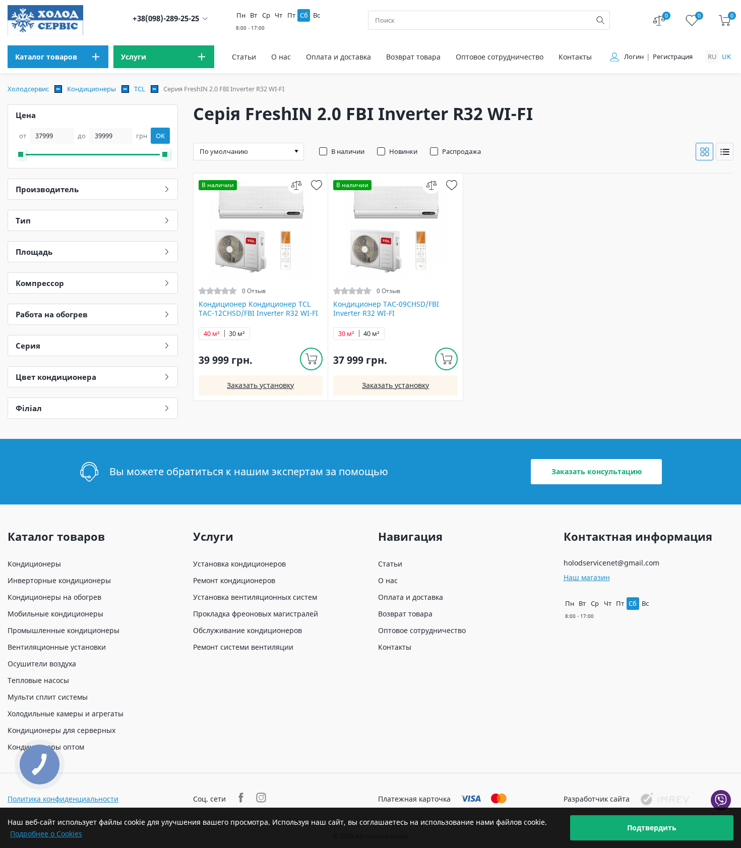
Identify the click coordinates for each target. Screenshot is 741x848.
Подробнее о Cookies (46, 833)
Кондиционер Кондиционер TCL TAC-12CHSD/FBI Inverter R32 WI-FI (258, 309)
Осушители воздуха (42, 663)
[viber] (721, 800)
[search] (600, 20)
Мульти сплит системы (48, 697)
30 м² (237, 333)
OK (160, 135)
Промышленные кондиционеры (63, 630)
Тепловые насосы (38, 680)
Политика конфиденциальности (63, 799)
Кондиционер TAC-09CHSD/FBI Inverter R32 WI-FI (386, 309)
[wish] (316, 185)
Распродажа (461, 151)
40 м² (212, 333)
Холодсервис (28, 89)
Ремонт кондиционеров (234, 580)
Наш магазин (587, 577)
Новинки (403, 151)
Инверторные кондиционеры (59, 580)
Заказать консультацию (596, 471)
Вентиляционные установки (57, 647)
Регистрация (673, 57)
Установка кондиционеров (239, 564)
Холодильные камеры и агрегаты (66, 713)
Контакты (575, 56)
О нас (281, 56)
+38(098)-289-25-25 (166, 18)
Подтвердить (651, 827)
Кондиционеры (91, 89)
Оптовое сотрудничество (499, 56)
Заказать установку (260, 385)
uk (726, 56)
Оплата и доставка (338, 56)
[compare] (296, 185)
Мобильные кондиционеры (55, 613)
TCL (139, 89)
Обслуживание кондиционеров (247, 630)
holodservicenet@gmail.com (611, 563)
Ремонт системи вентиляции (243, 647)
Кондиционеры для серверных (61, 730)
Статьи (244, 56)
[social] (242, 799)
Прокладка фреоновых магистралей (255, 613)
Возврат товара (413, 56)
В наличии (347, 151)
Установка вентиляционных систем (255, 597)
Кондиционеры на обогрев (54, 597)
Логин (634, 57)
